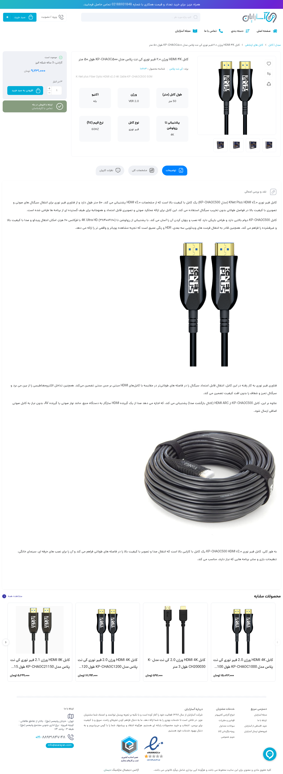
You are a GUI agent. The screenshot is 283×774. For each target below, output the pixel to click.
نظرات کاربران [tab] (106, 171)
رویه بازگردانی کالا (226, 731)
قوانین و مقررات (227, 720)
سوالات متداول (227, 726)
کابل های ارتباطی (254, 45)
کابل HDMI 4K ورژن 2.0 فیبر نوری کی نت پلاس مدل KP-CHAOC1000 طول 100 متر (243, 666)
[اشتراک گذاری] (269, 83)
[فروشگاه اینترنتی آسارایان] (260, 17)
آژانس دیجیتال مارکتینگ (121, 770)
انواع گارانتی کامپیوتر (225, 715)
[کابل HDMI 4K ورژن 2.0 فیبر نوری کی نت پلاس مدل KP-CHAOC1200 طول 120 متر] (108, 630)
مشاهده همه (13, 596)
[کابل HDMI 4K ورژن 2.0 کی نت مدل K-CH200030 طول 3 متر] (175, 630)
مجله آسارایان (260, 715)
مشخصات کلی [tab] (140, 171)
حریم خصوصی (228, 737)
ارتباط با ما (262, 720)
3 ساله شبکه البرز (44, 62)
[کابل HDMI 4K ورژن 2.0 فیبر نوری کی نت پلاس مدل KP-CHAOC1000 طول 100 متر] (243, 630)
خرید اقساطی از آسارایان (256, 726)
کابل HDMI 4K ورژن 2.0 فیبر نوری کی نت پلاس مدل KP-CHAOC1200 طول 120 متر (108, 666)
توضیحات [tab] (171, 171)
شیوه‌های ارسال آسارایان (255, 731)
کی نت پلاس (176, 69)
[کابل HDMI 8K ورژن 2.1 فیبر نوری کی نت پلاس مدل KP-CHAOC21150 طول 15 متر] (40, 630)
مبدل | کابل (274, 45)
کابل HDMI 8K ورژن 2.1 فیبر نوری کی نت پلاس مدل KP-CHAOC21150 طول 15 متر (40, 666)
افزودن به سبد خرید (22, 90)
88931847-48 (50, 737)
